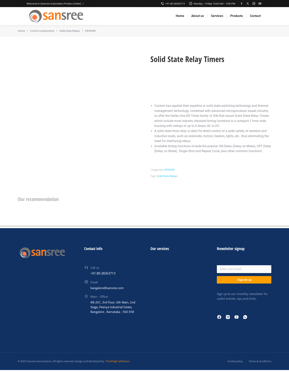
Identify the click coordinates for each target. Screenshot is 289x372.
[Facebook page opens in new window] (241, 3)
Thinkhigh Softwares (117, 361)
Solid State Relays (167, 176)
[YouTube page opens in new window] (259, 3)
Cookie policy (235, 361)
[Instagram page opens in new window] (253, 3)
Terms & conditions (260, 361)
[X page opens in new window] (247, 3)
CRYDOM (169, 169)
